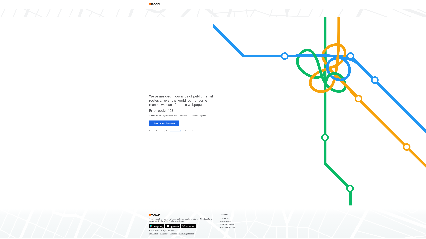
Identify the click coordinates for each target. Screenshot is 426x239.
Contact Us (173, 234)
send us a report (175, 131)
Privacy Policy (164, 234)
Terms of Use (153, 234)
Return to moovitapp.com (164, 123)
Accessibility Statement (186, 234)
